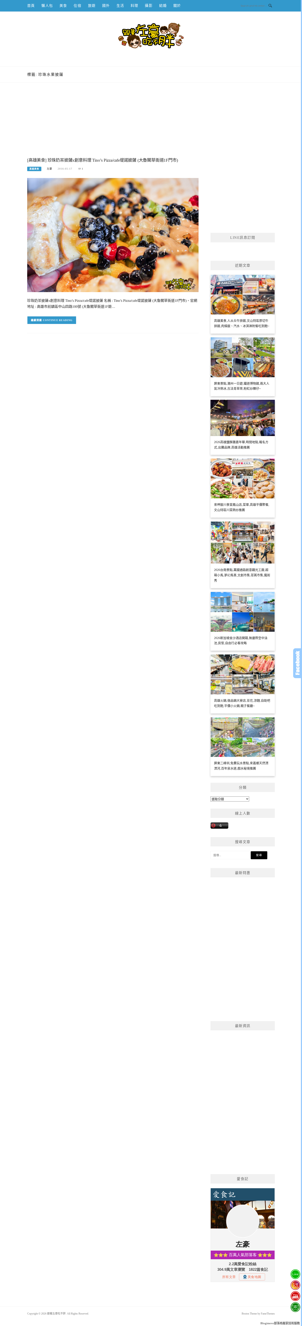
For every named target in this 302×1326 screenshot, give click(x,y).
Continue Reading (58, 320)
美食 (63, 6)
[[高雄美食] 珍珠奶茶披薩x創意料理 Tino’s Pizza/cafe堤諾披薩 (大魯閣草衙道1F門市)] (113, 234)
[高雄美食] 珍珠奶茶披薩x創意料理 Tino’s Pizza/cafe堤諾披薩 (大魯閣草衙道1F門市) (102, 160)
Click (297, 663)
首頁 (31, 6)
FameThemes (268, 1313)
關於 (177, 6)
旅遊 (92, 6)
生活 (120, 6)
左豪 (49, 168)
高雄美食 (34, 169)
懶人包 (47, 6)
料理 (134, 6)
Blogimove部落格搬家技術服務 (280, 1323)
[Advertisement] (113, 124)
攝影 (148, 6)
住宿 (77, 6)
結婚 (163, 6)
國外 (106, 6)
